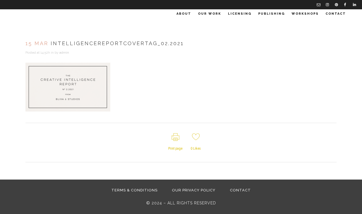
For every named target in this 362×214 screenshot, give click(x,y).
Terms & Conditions (134, 190)
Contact (240, 190)
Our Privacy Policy (194, 190)
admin (64, 52)
